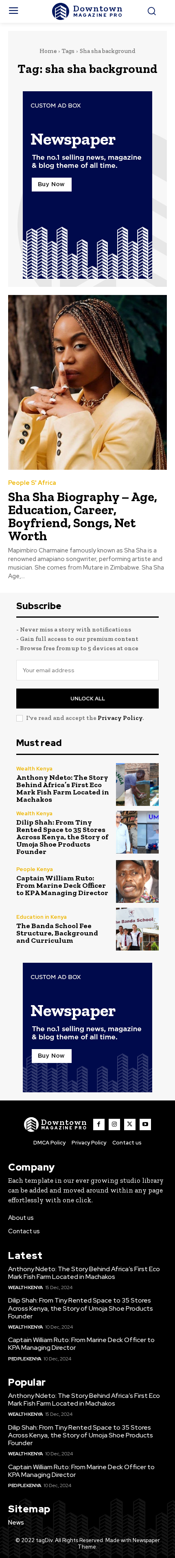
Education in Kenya (41, 917)
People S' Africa (32, 483)
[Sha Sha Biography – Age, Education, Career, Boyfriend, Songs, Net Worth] (87, 382)
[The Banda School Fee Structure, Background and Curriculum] (137, 929)
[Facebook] (99, 1124)
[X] (130, 1124)
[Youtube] (145, 1124)
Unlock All (87, 698)
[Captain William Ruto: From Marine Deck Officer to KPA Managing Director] (137, 881)
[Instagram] (114, 1124)
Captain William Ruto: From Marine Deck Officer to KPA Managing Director (62, 885)
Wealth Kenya (34, 768)
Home (48, 51)
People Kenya (34, 869)
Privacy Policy (120, 718)
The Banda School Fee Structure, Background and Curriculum (57, 933)
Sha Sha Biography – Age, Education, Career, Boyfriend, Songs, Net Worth (82, 516)
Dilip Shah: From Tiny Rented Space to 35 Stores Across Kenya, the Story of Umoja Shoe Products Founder (62, 837)
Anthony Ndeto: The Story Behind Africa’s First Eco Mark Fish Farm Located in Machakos (62, 788)
